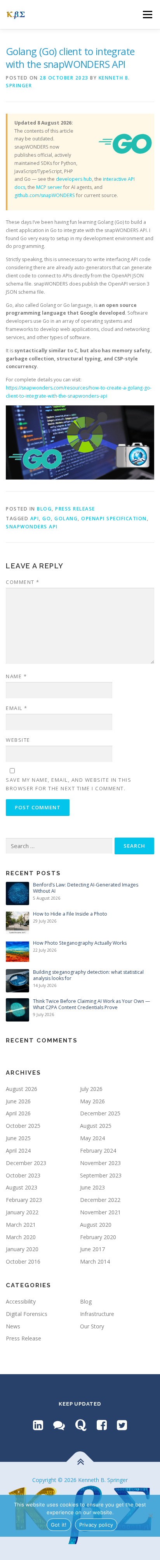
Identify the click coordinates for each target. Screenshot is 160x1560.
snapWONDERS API (32, 526)
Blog (44, 509)
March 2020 (21, 1237)
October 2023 (23, 1175)
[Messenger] (59, 1425)
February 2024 (98, 1150)
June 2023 (92, 1187)
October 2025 (23, 1125)
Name (16, 676)
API (34, 518)
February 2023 (24, 1199)
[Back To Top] (80, 1461)
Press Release (75, 509)
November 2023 (100, 1163)
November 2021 (100, 1212)
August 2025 (95, 1125)
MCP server (49, 187)
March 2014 (95, 1261)
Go (46, 518)
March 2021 (21, 1224)
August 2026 (21, 1089)
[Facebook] (102, 1425)
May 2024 (92, 1138)
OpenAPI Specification (114, 518)
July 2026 (91, 1089)
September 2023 (101, 1175)
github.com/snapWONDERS (44, 195)
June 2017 (92, 1249)
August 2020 (95, 1224)
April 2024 (18, 1150)
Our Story (92, 1326)
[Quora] (81, 1425)
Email (17, 708)
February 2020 (98, 1237)
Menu (147, 14)
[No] (150, 1516)
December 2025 (100, 1113)
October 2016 (23, 1261)
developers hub (74, 179)
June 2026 (18, 1101)
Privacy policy (96, 1525)
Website (18, 739)
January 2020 (22, 1249)
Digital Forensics (26, 1314)
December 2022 (100, 1199)
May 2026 (92, 1101)
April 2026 (18, 1113)
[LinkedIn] (38, 1425)
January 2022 (22, 1212)
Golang (66, 518)
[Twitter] (122, 1425)
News (13, 1326)
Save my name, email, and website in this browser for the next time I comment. (68, 784)
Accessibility (21, 1301)
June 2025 (18, 1138)
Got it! (59, 1525)
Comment (23, 581)
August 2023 (21, 1187)
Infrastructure (97, 1314)
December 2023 (26, 1163)
